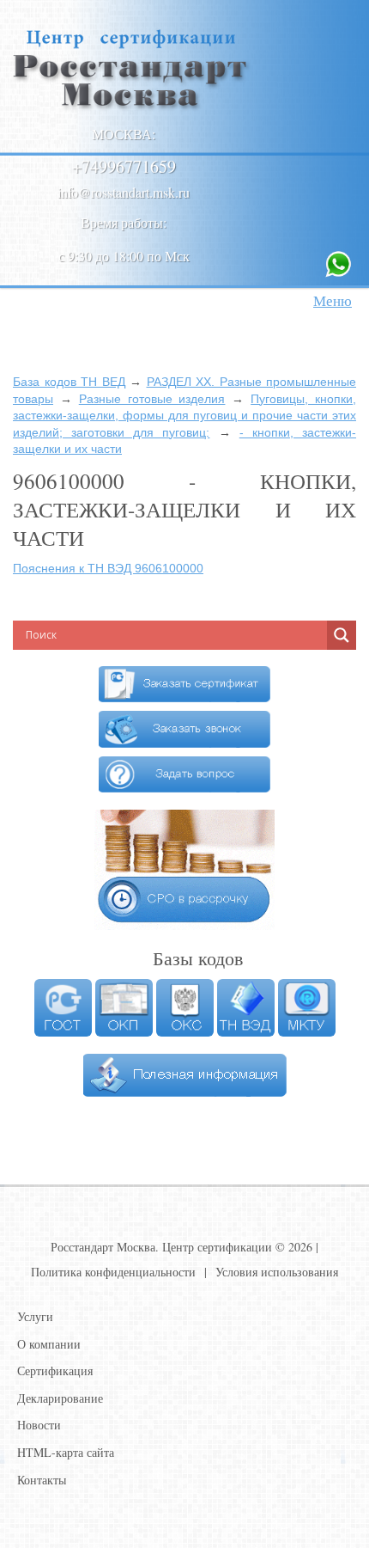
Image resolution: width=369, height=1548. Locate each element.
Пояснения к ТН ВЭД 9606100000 (108, 568)
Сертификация (55, 1370)
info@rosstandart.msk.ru (123, 192)
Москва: (123, 134)
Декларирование (60, 1398)
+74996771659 (124, 166)
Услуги (35, 1316)
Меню (332, 300)
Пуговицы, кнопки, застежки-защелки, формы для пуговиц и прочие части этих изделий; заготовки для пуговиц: (184, 415)
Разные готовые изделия (152, 399)
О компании (49, 1344)
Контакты (41, 1480)
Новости (39, 1424)
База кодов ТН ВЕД (69, 382)
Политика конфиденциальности (113, 1271)
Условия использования (276, 1271)
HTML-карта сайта (65, 1452)
